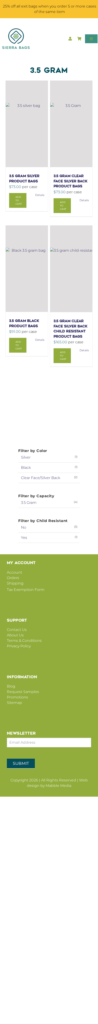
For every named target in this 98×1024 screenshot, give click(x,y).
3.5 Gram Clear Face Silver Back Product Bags (71, 181)
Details (39, 195)
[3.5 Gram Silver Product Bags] (27, 124)
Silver (26, 457)
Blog (11, 686)
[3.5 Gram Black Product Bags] (27, 269)
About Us (15, 635)
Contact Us (17, 629)
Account (14, 572)
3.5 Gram (28, 502)
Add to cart (18, 200)
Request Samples (23, 692)
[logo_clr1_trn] (16, 30)
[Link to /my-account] (70, 39)
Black (26, 467)
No (23, 527)
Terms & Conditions (24, 640)
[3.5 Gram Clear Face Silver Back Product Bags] (71, 124)
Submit (21, 763)
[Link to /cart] (79, 39)
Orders (13, 578)
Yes (24, 537)
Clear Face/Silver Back (40, 478)
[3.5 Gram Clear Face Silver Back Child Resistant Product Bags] (71, 269)
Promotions (17, 697)
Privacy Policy (19, 646)
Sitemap (14, 702)
